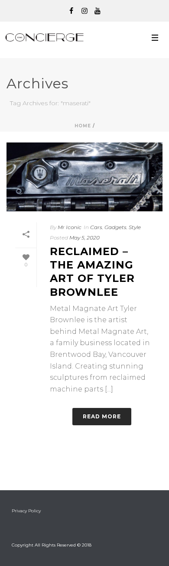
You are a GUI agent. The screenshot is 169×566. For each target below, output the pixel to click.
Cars (96, 227)
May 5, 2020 (84, 237)
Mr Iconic (69, 227)
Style (135, 227)
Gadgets (115, 227)
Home (83, 126)
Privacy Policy (26, 511)
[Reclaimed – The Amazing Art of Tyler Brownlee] (84, 176)
